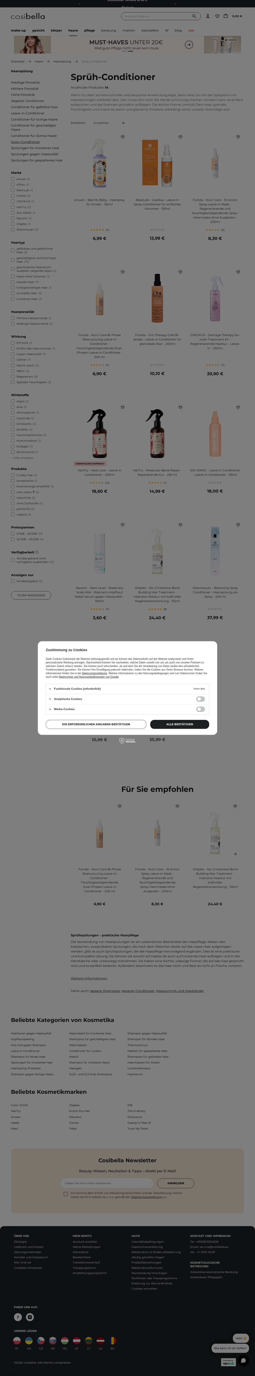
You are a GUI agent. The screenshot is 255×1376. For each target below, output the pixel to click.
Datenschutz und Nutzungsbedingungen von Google (89, 676)
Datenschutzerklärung (94, 673)
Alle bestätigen (179, 724)
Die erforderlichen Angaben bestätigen (96, 724)
